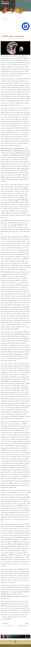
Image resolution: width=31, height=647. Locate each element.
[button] (15, 642)
